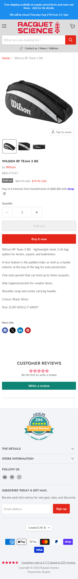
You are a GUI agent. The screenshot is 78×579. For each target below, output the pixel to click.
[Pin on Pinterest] (28, 330)
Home (6, 58)
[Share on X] (13, 330)
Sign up (61, 508)
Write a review (39, 386)
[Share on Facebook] (5, 330)
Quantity (7, 203)
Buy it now (39, 239)
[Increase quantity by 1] (37, 212)
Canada (37, 527)
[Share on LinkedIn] (20, 330)
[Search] (70, 39)
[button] (9, 146)
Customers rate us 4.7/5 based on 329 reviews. (48, 562)
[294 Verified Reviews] (39, 442)
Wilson (11, 167)
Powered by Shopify (39, 571)
